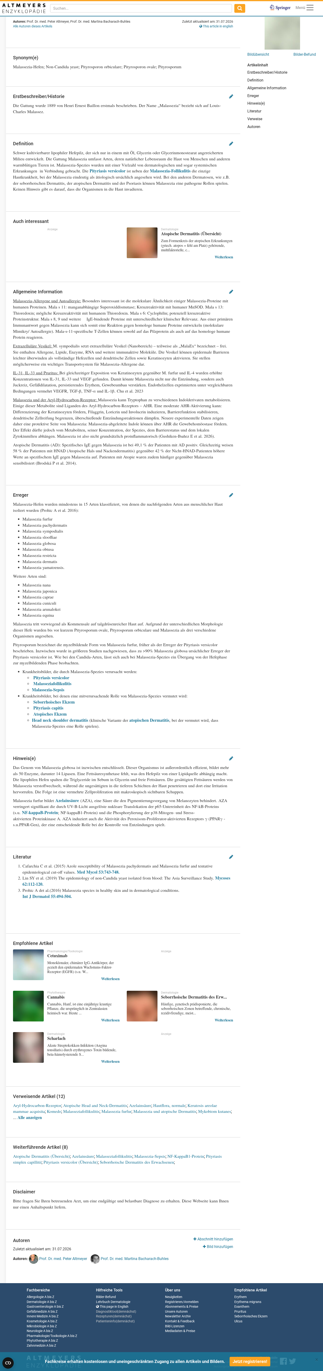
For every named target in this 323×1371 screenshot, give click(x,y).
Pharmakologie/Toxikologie (47, 1336)
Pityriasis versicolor (108, 171)
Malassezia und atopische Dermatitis (164, 1111)
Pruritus (240, 1312)
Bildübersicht (258, 54)
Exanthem (241, 1307)
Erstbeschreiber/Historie (267, 72)
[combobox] (141, 8)
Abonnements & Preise (181, 1307)
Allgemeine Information (266, 88)
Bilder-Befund (304, 54)
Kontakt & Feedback (180, 1321)
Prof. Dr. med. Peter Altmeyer (62, 1259)
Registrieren (174, 1302)
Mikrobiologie (36, 1326)
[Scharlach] (28, 1047)
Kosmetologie (37, 1321)
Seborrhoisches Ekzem (54, 702)
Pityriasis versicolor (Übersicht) (71, 1162)
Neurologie (35, 1331)
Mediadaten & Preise (180, 1331)
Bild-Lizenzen (174, 1326)
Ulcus (238, 1321)
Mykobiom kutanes (214, 1111)
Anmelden (191, 1302)
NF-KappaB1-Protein (185, 1156)
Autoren (253, 126)
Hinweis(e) (256, 103)
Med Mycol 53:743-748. (98, 872)
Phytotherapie (37, 1341)
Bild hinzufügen (219, 1246)
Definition (255, 80)
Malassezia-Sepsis (48, 690)
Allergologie (35, 1297)
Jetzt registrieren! (250, 1361)
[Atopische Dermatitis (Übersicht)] (142, 242)
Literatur (254, 111)
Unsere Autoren (176, 1312)
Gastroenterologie (40, 1307)
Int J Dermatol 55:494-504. (47, 896)
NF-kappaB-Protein (40, 812)
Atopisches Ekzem (50, 714)
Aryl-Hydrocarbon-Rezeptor (37, 1105)
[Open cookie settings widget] (8, 1363)
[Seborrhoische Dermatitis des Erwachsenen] (142, 1006)
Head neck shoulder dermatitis (60, 720)
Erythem (240, 1297)
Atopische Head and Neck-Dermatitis (95, 1105)
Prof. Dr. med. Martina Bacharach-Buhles (134, 1259)
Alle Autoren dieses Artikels (32, 26)
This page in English (113, 1307)
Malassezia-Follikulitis (170, 171)
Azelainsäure (67, 800)
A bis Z (49, 1297)
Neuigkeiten (173, 1297)
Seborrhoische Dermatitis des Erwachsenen (137, 1162)
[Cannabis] (28, 1006)
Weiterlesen (224, 257)
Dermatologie (36, 1302)
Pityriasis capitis (48, 708)
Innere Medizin (37, 1316)
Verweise (254, 119)
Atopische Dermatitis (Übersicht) (41, 1156)
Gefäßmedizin (37, 1312)
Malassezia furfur (116, 1111)
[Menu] (310, 8)
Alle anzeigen (29, 1117)
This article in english (217, 26)
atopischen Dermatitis (149, 720)
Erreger (253, 96)
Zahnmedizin (36, 1346)
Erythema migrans (247, 1302)
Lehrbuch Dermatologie (113, 1302)
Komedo (54, 1111)
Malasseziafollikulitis (52, 683)
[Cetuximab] (28, 964)
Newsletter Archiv (178, 1316)
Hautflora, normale (169, 1105)
